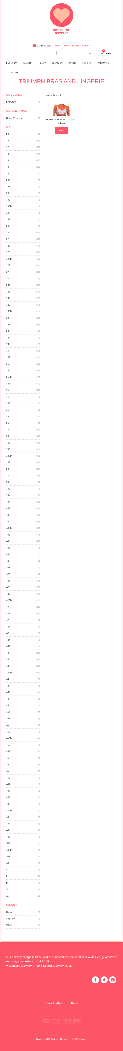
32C (8, 245)
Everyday (12, 63)
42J (8, 633)
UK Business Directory (57, 1039)
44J (8, 705)
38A (8, 429)
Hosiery (86, 63)
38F (8, 469)
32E (8, 265)
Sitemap (74, 1003)
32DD (9, 258)
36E (8, 383)
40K (8, 567)
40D (8, 521)
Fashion (27, 63)
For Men (13, 72)
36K (8, 423)
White (9, 925)
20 (7, 173)
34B (8, 291)
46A (8, 712)
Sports (72, 63)
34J (8, 344)
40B (8, 508)
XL (7, 895)
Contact (86, 45)
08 (7, 134)
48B (8, 790)
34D (8, 304)
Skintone (11, 918)
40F (8, 541)
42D (8, 593)
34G (8, 331)
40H (8, 554)
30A (8, 180)
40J (8, 561)
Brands (75, 45)
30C (8, 193)
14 (7, 153)
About (66, 45)
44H (8, 698)
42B (8, 580)
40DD (9, 528)
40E (8, 534)
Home (57, 45)
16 (7, 160)
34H (8, 337)
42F (8, 613)
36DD (9, 377)
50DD (9, 850)
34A (8, 285)
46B (8, 718)
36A (8, 350)
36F (8, 390)
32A (8, 232)
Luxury (42, 63)
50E (8, 856)
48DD (9, 810)
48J (8, 836)
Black (9, 912)
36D (8, 370)
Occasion (56, 63)
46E (8, 744)
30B (8, 186)
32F (8, 272)
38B (8, 436)
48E (8, 817)
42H (8, 626)
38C (8, 442)
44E (8, 679)
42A (8, 574)
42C (8, 587)
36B (8, 357)
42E (8, 607)
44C (8, 659)
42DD (9, 600)
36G (8, 403)
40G (8, 547)
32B (8, 239)
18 (7, 166)
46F (8, 751)
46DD (9, 738)
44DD (9, 672)
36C (8, 364)
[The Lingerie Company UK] (61, 18)
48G (8, 830)
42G (8, 620)
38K (8, 495)
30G (8, 226)
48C (8, 797)
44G (8, 692)
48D (8, 804)
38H (8, 482)
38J (8, 488)
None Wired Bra (14, 118)
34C (8, 298)
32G (8, 278)
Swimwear (103, 63)
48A (8, 784)
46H (8, 771)
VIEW (61, 130)
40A (8, 501)
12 (7, 147)
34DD (9, 311)
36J (8, 416)
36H (8, 409)
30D (8, 199)
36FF (8, 396)
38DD (9, 455)
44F (8, 685)
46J (8, 777)
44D (8, 666)
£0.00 (107, 53)
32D (8, 252)
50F (8, 863)
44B (8, 652)
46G (8, 764)
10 (7, 140)
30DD (9, 206)
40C (8, 515)
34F (8, 324)
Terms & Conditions (53, 1003)
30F (8, 219)
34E (8, 318)
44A (8, 646)
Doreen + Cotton (67, 119)
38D (8, 449)
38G (8, 475)
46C (8, 725)
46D (8, 731)
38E (8, 462)
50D (8, 843)
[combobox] (75, 53)
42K (8, 639)
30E (8, 212)
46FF (8, 758)
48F (8, 823)
